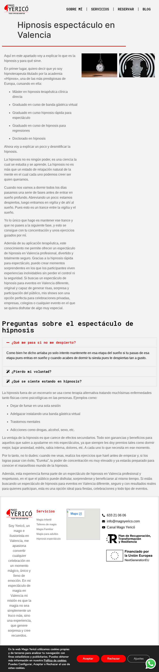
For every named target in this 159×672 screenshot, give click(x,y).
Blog (147, 9)
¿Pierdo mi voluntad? (31, 371)
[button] (79, 342)
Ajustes (139, 659)
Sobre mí (74, 9)
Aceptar (88, 659)
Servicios (100, 9)
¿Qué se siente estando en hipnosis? (46, 381)
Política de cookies (55, 660)
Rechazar (113, 659)
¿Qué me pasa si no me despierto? (43, 342)
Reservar (126, 9)
